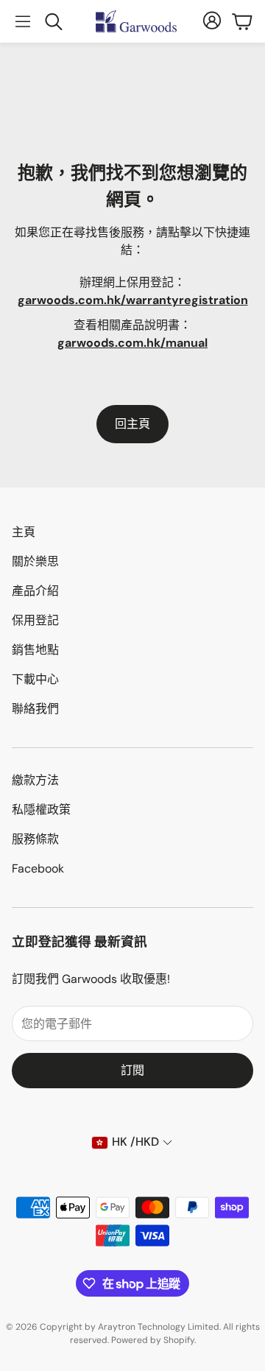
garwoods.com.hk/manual (132, 342)
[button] (23, 21)
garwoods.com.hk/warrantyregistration (133, 300)
